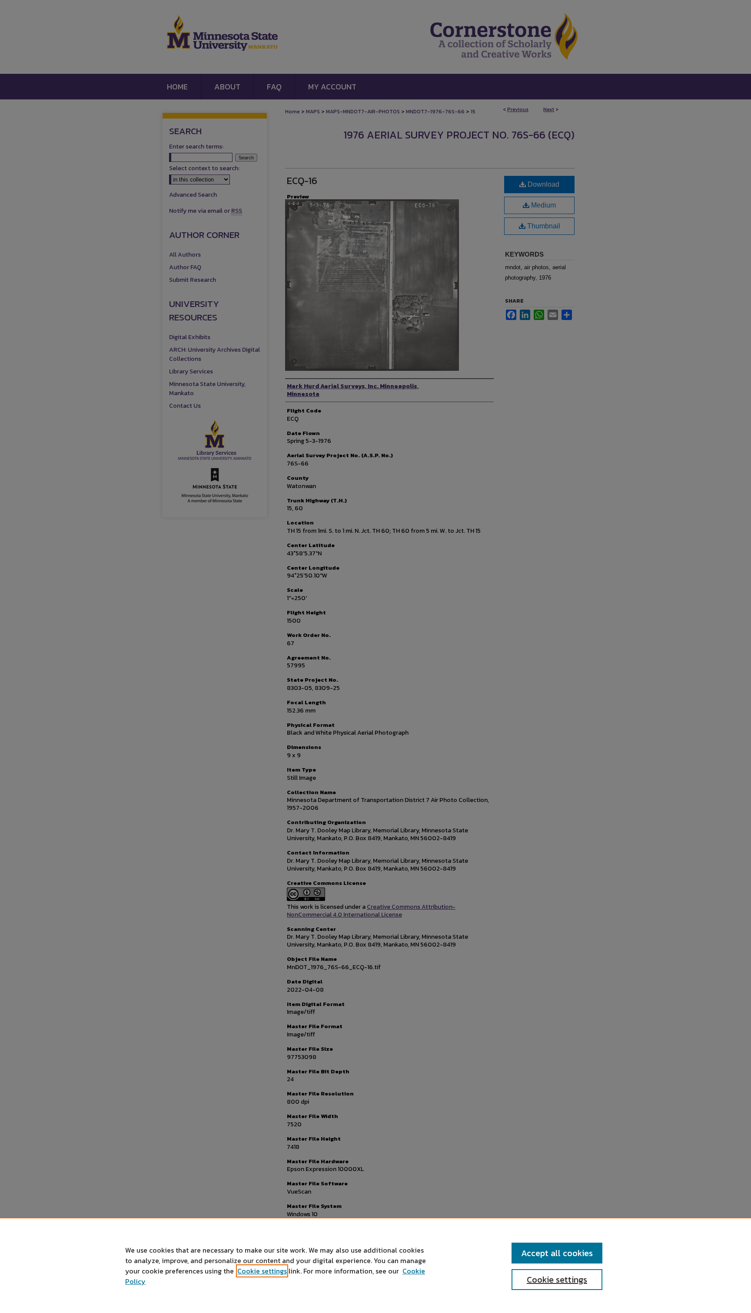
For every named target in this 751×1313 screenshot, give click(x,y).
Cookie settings (262, 1271)
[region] (375, 1265)
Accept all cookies (557, 1253)
